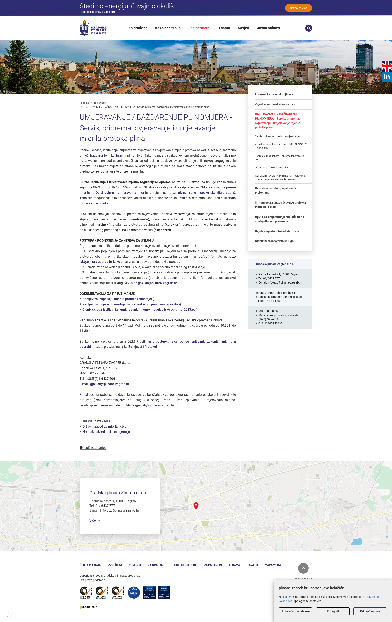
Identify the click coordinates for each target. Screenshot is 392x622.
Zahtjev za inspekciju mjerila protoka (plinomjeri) (118, 299)
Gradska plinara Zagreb (93, 28)
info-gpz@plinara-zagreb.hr (284, 282)
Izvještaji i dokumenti (124, 565)
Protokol (151, 347)
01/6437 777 (271, 278)
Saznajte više (298, 8)
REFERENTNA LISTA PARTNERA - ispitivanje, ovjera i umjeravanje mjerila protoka (280, 177)
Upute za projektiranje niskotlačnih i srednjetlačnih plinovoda (279, 219)
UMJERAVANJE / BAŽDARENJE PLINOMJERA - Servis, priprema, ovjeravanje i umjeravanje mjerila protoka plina (146, 106)
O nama (223, 28)
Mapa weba (273, 565)
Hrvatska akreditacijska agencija (106, 432)
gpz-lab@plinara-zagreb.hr (157, 283)
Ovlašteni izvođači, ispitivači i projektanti (275, 190)
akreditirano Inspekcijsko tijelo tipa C (206, 193)
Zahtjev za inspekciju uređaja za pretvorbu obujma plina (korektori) (131, 304)
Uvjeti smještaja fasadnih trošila (277, 231)
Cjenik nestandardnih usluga (274, 241)
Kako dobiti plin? (169, 28)
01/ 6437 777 (105, 506)
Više (92, 520)
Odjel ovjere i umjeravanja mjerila (122, 193)
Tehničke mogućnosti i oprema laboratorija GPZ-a (279, 157)
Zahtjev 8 (135, 347)
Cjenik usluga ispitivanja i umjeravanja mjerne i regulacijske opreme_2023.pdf (139, 310)
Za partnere (200, 28)
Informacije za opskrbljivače (274, 94)
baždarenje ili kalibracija (108, 155)
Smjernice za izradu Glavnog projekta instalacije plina (280, 205)
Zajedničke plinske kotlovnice (275, 104)
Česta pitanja (90, 565)
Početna (84, 102)
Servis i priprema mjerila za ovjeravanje (277, 136)
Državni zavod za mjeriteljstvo (104, 426)
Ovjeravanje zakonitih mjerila (271, 167)
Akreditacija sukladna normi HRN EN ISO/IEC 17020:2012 (281, 146)
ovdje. (104, 203)
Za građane (137, 28)
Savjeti (243, 28)
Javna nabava (268, 28)
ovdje (183, 198)
